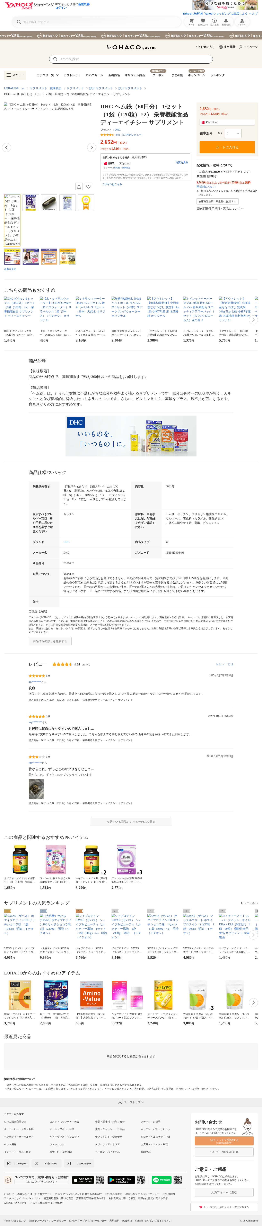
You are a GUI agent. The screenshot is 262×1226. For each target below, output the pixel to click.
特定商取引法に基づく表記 (58, 1198)
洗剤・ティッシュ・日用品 (110, 1129)
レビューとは (224, 664)
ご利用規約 (169, 1193)
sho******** (35, 762)
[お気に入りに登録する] (88, 186)
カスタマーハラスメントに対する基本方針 (78, 1193)
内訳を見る (182, 162)
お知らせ (9, 1193)
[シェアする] (79, 186)
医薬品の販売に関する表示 (153, 1198)
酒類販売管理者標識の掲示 (91, 1198)
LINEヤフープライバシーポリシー (47, 1220)
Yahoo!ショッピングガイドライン (153, 1220)
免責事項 (127, 1220)
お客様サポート (43, 1193)
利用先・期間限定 (122, 167)
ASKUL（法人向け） (15, 1202)
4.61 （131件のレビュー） (130, 134)
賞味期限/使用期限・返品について (218, 208)
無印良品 (146, 1152)
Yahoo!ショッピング (15, 1220)
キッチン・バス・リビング (155, 1129)
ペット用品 (10, 1144)
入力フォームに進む (224, 1192)
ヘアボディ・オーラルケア (19, 1137)
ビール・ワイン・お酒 (62, 1129)
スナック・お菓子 (150, 1121)
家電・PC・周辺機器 (61, 1152)
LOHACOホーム (14, 88)
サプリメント (75, 88)
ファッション (57, 1144)
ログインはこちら (112, 184)
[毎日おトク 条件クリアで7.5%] (131, 35)
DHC (118, 129)
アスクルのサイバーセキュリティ (22, 1198)
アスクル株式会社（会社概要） (47, 1202)
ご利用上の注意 (113, 1193)
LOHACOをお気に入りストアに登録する (226, 1207)
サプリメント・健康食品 (45, 88)
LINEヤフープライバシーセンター (88, 1220)
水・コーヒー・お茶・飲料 (19, 1129)
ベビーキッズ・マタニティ (64, 1137)
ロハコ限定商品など (15, 1121)
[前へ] (6, 147)
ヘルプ (253, 13)
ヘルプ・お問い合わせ (224, 1152)
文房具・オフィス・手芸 (154, 1144)
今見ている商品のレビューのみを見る (131, 821)
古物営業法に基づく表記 (122, 1198)
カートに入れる (227, 147)
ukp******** (35, 722)
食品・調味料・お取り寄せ (110, 1121)
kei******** (35, 681)
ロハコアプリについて (40, 1181)
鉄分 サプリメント (101, 88)
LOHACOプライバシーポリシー (142, 1193)
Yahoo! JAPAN (193, 13)
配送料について (206, 186)
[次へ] (91, 147)
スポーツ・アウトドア (107, 1144)
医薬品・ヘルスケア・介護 (155, 1137)
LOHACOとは (24, 1193)
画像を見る (10, 269)
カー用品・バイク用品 (107, 1152)
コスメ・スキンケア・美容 (64, 1121)
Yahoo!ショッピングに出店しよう (226, 13)
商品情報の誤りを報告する (50, 641)
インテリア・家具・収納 (17, 1152)
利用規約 (114, 1220)
